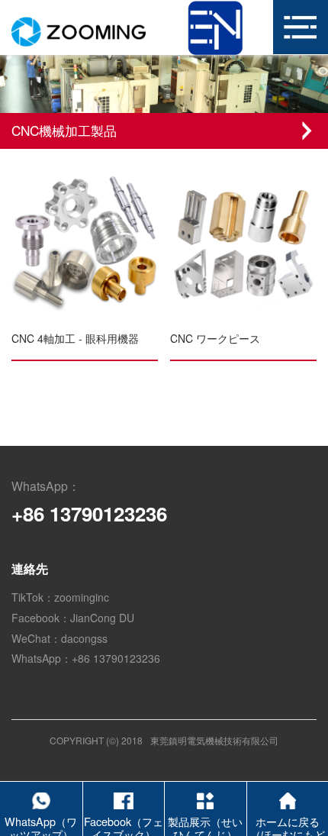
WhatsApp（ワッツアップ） (41, 824)
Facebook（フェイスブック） (123, 824)
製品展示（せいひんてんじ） (205, 824)
